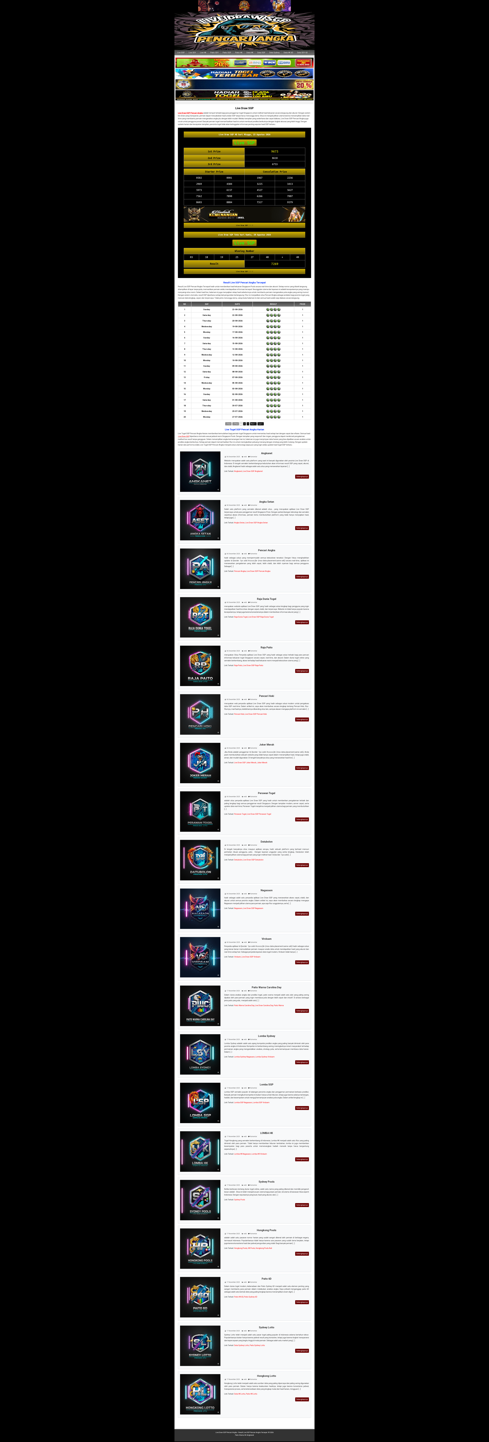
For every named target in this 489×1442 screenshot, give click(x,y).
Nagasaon (267, 890)
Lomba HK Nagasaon (242, 1154)
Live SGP (181, 52)
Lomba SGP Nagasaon (243, 1102)
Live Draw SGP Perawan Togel (259, 814)
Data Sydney (274, 52)
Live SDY (192, 52)
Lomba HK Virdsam (259, 1154)
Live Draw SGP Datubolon (253, 860)
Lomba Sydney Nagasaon (244, 1057)
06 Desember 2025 (233, 457)
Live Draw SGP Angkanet (253, 471)
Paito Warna (279, 1005)
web (245, 457)
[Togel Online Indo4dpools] (244, 74)
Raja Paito (267, 647)
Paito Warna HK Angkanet (244, 1435)
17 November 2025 (233, 991)
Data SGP (261, 52)
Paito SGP (227, 52)
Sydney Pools (267, 1181)
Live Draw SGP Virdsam (251, 957)
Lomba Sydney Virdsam (265, 1057)
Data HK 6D (288, 52)
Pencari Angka (266, 550)
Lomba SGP (266, 1084)
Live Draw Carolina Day (264, 1005)
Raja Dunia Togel (266, 598)
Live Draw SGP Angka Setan (256, 523)
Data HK (250, 52)
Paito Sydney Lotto (257, 1345)
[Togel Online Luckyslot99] (244, 85)
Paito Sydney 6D (250, 1297)
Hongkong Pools (266, 1230)
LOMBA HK (266, 1133)
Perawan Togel (266, 793)
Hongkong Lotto (266, 1375)
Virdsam (266, 938)
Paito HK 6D (238, 1297)
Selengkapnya (302, 477)
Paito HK (238, 52)
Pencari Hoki (266, 696)
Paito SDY (214, 52)
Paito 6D (266, 1278)
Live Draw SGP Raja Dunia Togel (261, 617)
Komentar (253, 457)
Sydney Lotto (266, 1327)
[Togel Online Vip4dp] (244, 95)
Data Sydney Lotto (241, 1345)
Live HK (203, 52)
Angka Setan (266, 501)
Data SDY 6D (302, 52)
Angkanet (266, 453)
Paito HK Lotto (251, 1394)
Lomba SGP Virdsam (261, 1102)
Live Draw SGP (244, 108)
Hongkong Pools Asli (264, 1248)
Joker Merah (266, 744)
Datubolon (267, 841)
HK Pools (251, 1248)
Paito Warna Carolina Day (266, 987)
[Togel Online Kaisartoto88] (244, 63)
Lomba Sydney (266, 1036)
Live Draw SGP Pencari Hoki (256, 714)
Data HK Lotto (239, 1394)
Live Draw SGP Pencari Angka (258, 571)
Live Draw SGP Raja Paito (253, 665)
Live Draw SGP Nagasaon (253, 908)
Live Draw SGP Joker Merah (245, 763)
